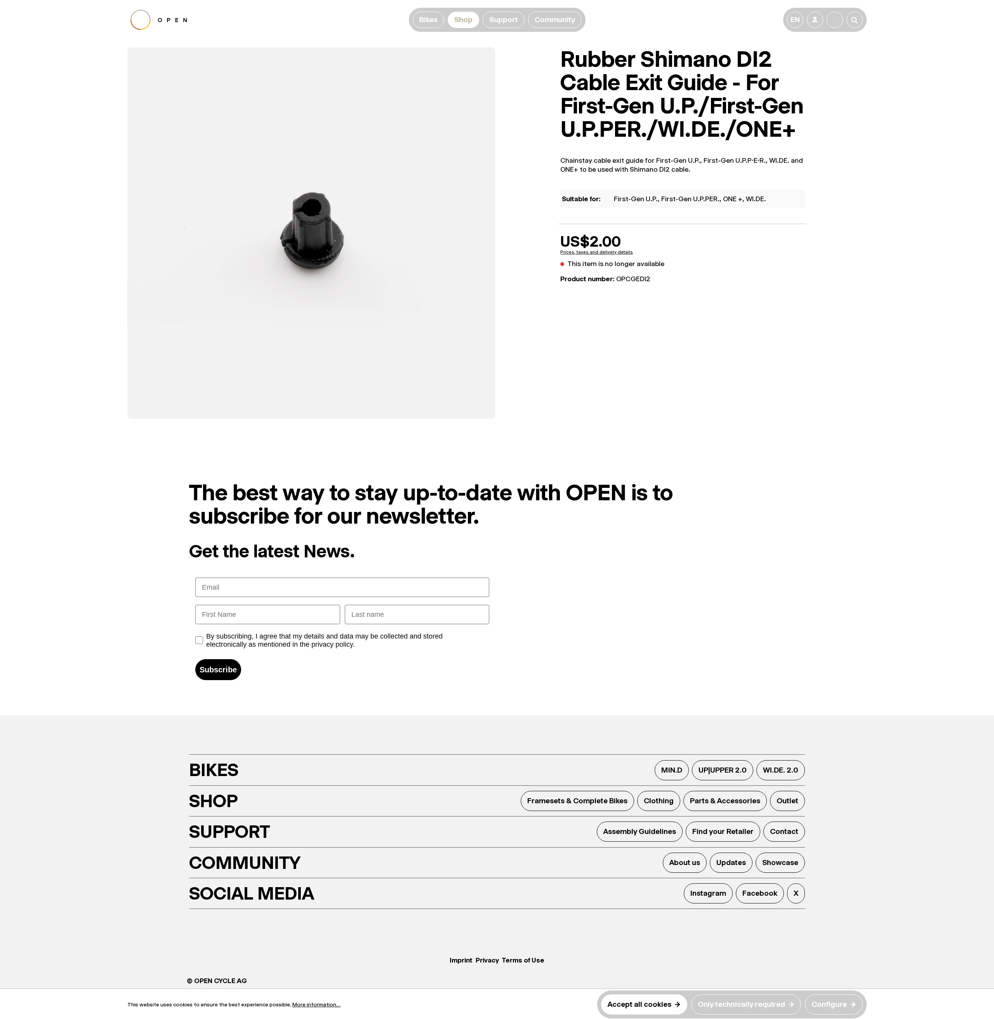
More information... (316, 1004)
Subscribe (218, 669)
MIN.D (671, 770)
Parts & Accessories (725, 800)
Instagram (708, 893)
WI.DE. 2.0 (780, 770)
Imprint (461, 960)
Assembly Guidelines (639, 831)
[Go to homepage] (268, 20)
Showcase (780, 862)
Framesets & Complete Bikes (577, 800)
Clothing (659, 800)
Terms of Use (523, 960)
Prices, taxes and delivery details (596, 252)
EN (795, 19)
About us (684, 862)
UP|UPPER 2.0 (723, 770)
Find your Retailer (723, 831)
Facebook (759, 893)
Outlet (787, 800)
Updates (731, 862)
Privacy (487, 960)
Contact (784, 831)
